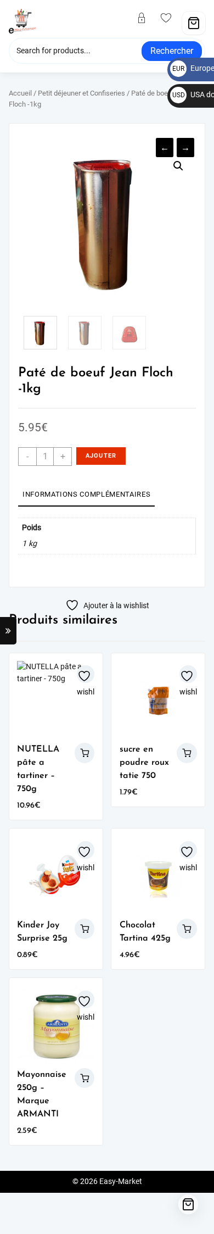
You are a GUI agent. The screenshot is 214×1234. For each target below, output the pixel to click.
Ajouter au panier (101, 458)
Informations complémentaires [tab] (86, 494)
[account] (145, 19)
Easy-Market (120, 1181)
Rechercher (171, 51)
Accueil (20, 93)
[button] (178, 166)
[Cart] (193, 23)
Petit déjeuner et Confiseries (81, 93)
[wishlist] (170, 19)
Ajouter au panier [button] (85, 753)
